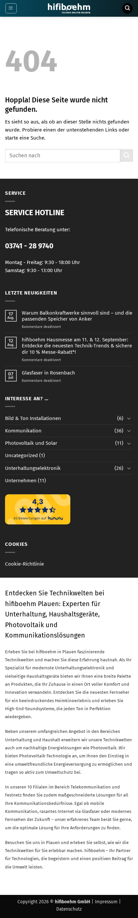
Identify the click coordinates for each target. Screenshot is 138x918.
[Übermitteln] (126, 155)
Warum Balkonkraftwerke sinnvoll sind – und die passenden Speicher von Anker (77, 316)
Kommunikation (23, 431)
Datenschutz (69, 909)
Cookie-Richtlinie (24, 564)
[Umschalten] (129, 418)
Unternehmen (21, 481)
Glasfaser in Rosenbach (48, 373)
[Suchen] (127, 8)
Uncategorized (21, 455)
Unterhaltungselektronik (33, 468)
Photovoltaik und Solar (31, 443)
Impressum (106, 902)
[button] (10, 8)
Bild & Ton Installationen (33, 418)
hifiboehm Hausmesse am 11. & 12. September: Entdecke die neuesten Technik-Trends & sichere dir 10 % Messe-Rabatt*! (77, 346)
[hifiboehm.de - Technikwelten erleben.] (69, 8)
